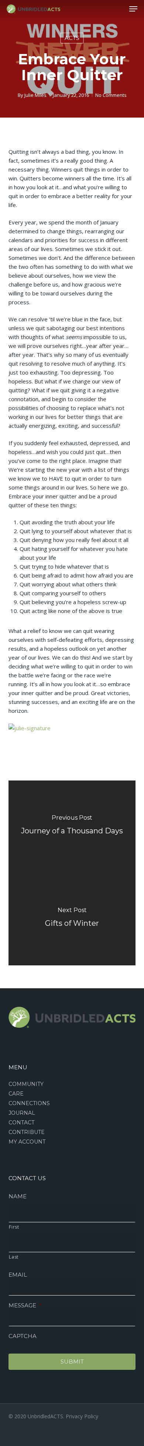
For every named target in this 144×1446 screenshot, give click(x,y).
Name (17, 1196)
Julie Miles (35, 95)
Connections (29, 1103)
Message (25, 1305)
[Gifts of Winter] (71, 919)
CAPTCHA (22, 1336)
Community (26, 1084)
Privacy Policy (82, 1416)
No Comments (111, 95)
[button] (133, 9)
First (14, 1227)
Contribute (26, 1132)
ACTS (72, 37)
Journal (21, 1113)
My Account (26, 1141)
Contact (21, 1122)
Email (17, 1274)
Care (16, 1093)
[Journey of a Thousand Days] (71, 826)
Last (13, 1257)
